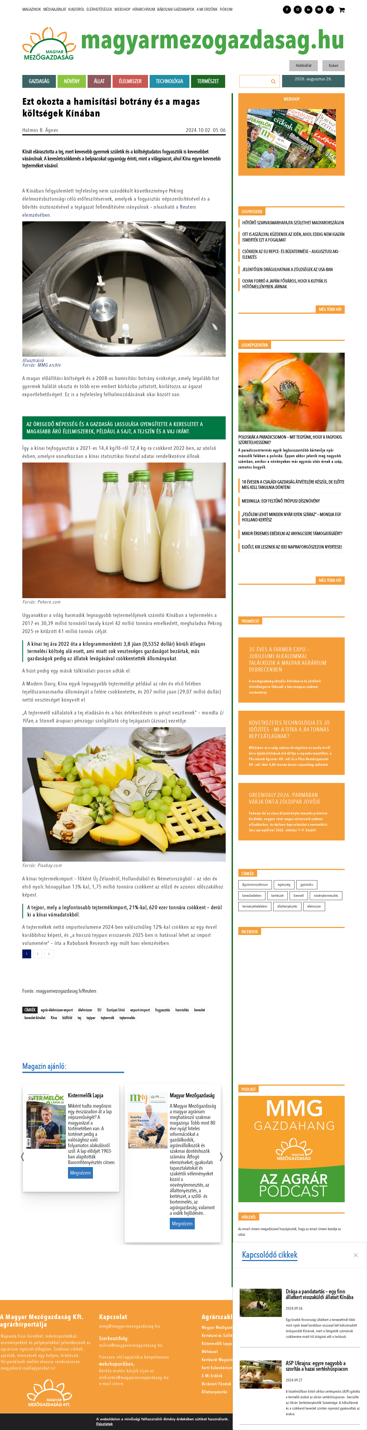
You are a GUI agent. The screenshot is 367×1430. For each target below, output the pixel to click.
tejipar (91, 1017)
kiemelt (299, 895)
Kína (54, 1017)
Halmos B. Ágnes (40, 130)
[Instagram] (298, 10)
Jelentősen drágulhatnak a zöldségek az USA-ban (287, 269)
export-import (140, 1010)
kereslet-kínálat (34, 1017)
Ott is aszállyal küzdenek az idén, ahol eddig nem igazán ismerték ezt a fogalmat (293, 237)
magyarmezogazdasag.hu (212, 40)
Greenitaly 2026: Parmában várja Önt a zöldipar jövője (285, 798)
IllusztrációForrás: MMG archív (41, 363)
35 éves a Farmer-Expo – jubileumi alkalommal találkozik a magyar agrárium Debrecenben (288, 660)
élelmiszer (85, 1010)
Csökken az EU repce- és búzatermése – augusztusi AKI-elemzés (290, 254)
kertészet (277, 895)
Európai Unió (116, 1010)
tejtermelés (127, 1017)
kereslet (199, 1010)
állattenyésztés (287, 906)
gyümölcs (306, 884)
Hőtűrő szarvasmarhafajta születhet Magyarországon (293, 223)
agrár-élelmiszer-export (57, 1010)
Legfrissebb (252, 212)
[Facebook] (287, 10)
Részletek (104, 1424)
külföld (67, 1017)
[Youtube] (319, 10)
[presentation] (22, 1155)
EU (99, 1010)
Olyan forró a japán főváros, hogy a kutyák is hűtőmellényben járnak (284, 284)
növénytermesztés (326, 895)
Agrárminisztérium (255, 884)
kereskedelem (251, 895)
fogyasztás (162, 1010)
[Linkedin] (308, 10)
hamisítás (182, 1010)
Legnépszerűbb (255, 345)
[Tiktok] (330, 10)
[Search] (273, 81)
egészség (284, 884)
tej (79, 1017)
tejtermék (107, 1017)
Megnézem (80, 1172)
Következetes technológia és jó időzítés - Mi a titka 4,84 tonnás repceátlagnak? (289, 729)
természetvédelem (254, 906)
